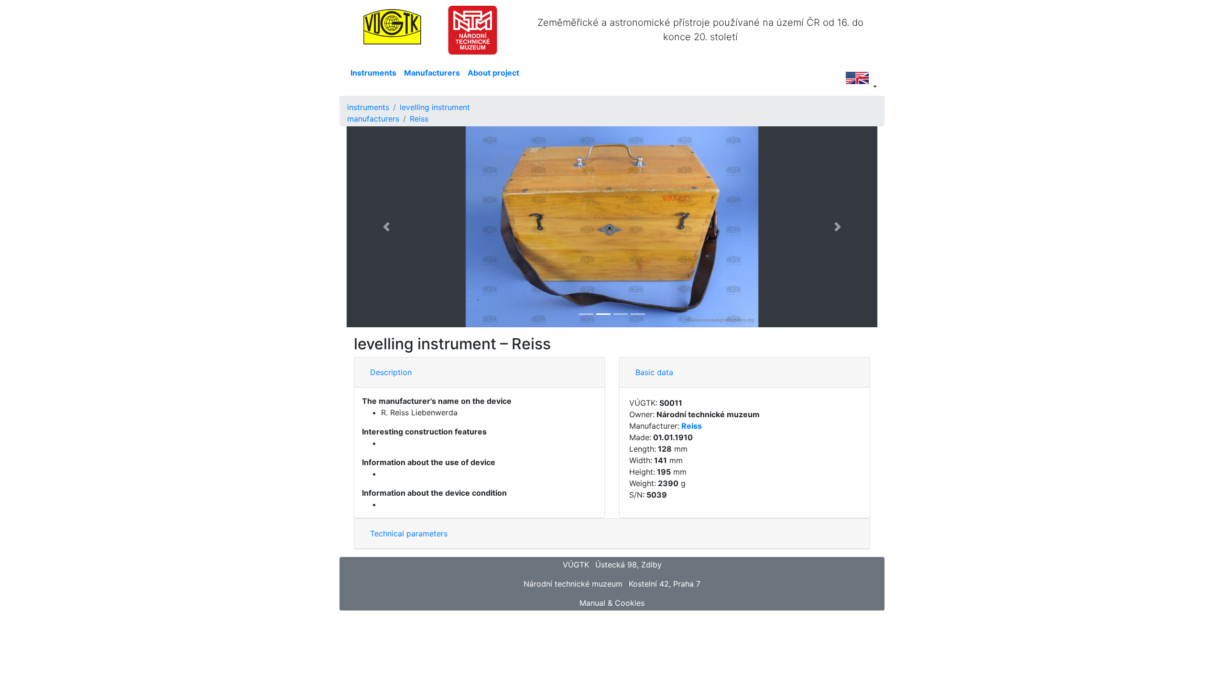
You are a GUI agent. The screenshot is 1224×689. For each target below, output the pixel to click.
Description (391, 372)
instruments (368, 107)
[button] (386, 226)
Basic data (654, 372)
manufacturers (373, 118)
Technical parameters (409, 533)
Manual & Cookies (612, 603)
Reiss (419, 118)
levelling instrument (435, 107)
